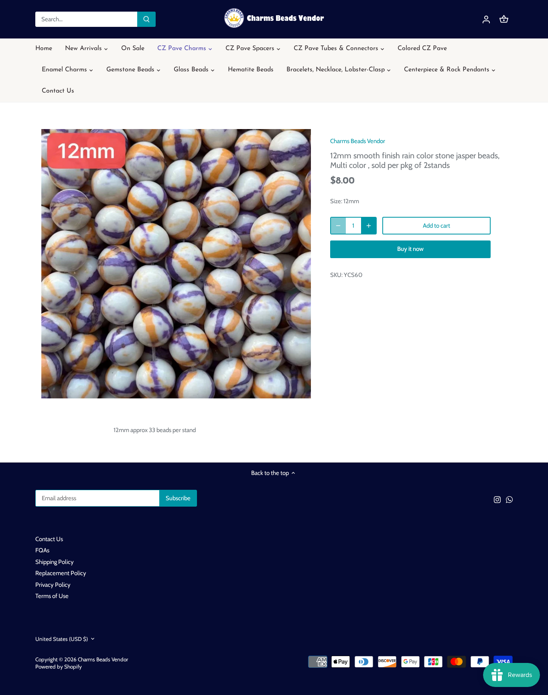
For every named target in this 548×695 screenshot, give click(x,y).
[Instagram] (497, 499)
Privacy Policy (53, 584)
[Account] (486, 19)
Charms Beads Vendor (357, 141)
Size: (336, 201)
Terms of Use (52, 596)
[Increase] (368, 225)
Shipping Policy (54, 562)
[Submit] (146, 19)
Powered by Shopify (58, 666)
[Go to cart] (504, 19)
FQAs (42, 550)
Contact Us (49, 539)
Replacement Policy (60, 573)
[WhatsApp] (509, 499)
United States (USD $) (61, 639)
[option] (176, 263)
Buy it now (410, 249)
